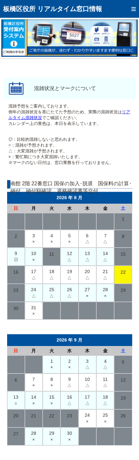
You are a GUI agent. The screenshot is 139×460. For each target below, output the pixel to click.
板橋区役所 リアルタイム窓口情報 (52, 8)
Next (128, 38)
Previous (11, 38)
